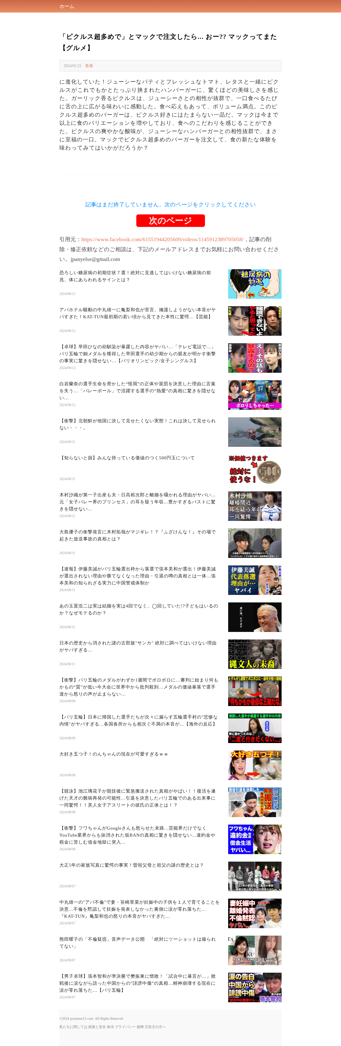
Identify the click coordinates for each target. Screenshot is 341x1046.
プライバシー (125, 1027)
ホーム (66, 6)
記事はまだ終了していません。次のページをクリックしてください (170, 204)
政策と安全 (97, 1027)
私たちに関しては (73, 1027)
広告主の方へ (155, 1027)
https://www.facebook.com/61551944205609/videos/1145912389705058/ (162, 239)
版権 (140, 1027)
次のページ (170, 220)
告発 (89, 66)
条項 (110, 1027)
